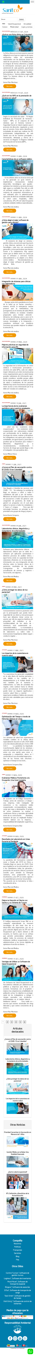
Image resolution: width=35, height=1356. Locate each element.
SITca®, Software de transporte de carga (17, 1291)
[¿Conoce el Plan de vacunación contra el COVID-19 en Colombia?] (18, 1055)
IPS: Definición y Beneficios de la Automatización (17, 1194)
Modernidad (14, 27)
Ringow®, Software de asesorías (17, 1287)
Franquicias (17, 1250)
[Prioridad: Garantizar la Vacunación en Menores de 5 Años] (18, 1148)
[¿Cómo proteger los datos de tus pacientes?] (18, 1094)
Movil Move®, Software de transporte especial (17, 1282)
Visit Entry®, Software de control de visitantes (17, 1302)
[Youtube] (20, 1340)
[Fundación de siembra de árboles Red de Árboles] (17, 1329)
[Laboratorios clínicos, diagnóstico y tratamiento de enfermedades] (18, 1074)
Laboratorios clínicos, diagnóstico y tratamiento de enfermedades (15, 529)
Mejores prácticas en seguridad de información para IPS (15, 345)
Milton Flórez (12, 454)
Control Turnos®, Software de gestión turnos (17, 1274)
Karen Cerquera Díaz (15, 764)
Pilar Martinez (13, 640)
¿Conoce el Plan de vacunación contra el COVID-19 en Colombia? (17, 468)
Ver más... (9, 86)
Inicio (3, 23)
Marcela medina (13, 207)
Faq (17, 1259)
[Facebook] (10, 1340)
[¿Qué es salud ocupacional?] (18, 1189)
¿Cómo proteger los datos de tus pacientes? (17, 1080)
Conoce (4, 27)
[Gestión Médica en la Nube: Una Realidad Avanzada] (18, 1168)
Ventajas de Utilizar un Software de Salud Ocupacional (16, 962)
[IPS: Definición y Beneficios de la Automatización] (18, 1219)
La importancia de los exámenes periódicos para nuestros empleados (16, 407)
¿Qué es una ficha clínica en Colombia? (17, 34)
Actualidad (27, 24)
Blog (17, 1256)
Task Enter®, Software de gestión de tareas (17, 1297)
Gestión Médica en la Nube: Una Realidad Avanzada (18, 1153)
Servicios (17, 1253)
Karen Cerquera (13, 515)
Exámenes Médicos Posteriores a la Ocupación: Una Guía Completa (15, 779)
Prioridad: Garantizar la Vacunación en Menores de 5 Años (17, 1133)
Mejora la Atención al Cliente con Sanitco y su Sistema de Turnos (15, 901)
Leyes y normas (26, 27)
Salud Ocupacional (14, 24)
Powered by (13, 1348)
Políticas (17, 1247)
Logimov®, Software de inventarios (17, 1278)
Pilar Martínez (13, 82)
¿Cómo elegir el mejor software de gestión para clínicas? (15, 221)
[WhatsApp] (25, 1340)
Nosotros (17, 1243)
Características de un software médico (17, 159)
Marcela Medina (13, 576)
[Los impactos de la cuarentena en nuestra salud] (18, 1114)
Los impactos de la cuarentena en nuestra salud (17, 1099)
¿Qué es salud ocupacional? (17, 1172)
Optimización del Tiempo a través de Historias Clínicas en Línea (16, 717)
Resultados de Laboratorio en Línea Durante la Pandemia (16, 840)
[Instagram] (15, 1340)
